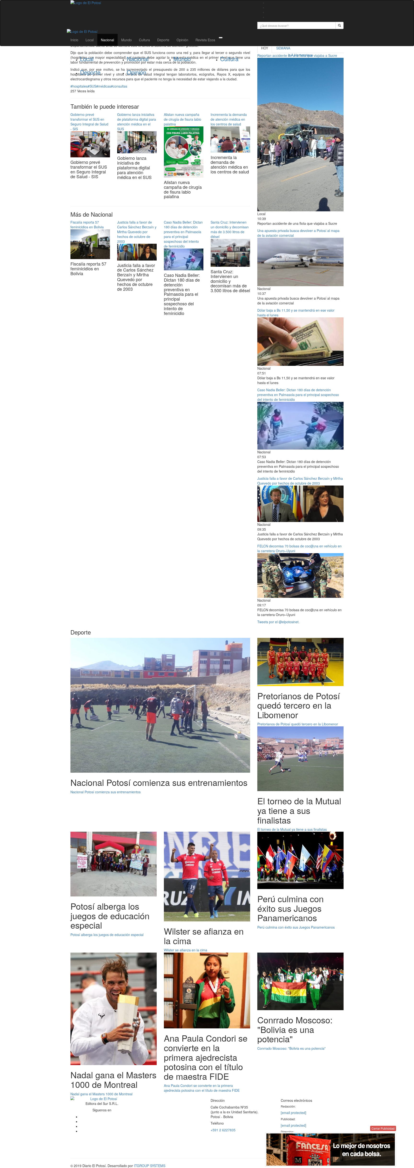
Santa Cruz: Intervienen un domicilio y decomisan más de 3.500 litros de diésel (230, 229)
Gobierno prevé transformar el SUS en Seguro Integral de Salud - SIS (89, 121)
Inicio (74, 39)
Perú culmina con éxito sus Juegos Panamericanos (296, 927)
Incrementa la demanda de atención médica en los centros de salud (229, 119)
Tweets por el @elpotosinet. (278, 621)
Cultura (144, 39)
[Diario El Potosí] (160, 2)
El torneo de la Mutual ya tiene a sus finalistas (292, 829)
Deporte (163, 39)
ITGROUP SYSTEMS (149, 1165)
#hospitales (79, 86)
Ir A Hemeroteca (300, 55)
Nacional (107, 39)
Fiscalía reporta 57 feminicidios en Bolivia (87, 224)
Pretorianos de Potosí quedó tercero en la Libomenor (297, 724)
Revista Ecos (205, 39)
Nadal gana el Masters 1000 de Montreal (101, 1093)
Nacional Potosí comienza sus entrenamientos (105, 791)
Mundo (126, 39)
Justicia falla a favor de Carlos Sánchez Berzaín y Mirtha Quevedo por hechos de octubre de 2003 (136, 232)
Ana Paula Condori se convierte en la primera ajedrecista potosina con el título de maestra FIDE (202, 1088)
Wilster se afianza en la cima (185, 950)
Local (90, 39)
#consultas (119, 86)
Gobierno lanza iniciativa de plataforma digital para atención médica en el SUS (136, 121)
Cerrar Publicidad (383, 1128)
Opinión (182, 39)
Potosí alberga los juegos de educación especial (107, 934)
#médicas (103, 86)
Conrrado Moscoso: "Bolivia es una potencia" (291, 1048)
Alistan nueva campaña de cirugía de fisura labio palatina (182, 119)
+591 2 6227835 (223, 1129)
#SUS (92, 86)
